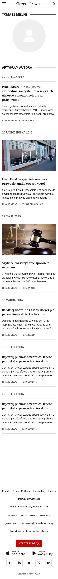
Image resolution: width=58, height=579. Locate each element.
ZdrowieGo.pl (28, 523)
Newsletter (41, 523)
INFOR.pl (33, 516)
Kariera (52, 491)
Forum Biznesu (17, 531)
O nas (16, 491)
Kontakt (6, 491)
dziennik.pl (12, 516)
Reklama (25, 491)
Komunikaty (39, 491)
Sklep (50, 523)
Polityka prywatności (29, 499)
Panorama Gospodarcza (37, 531)
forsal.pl (23, 516)
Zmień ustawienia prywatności (25, 506)
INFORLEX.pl (44, 516)
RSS (46, 506)
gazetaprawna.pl (12, 523)
